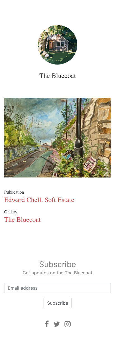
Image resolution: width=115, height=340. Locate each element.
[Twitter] (56, 324)
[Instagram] (67, 324)
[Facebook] (46, 324)
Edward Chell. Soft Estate (39, 199)
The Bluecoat (57, 75)
